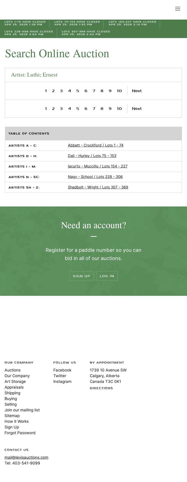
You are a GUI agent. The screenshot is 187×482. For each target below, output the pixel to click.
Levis (19, 329)
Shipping (12, 393)
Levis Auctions (20, 10)
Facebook (62, 370)
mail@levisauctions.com (26, 457)
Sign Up (81, 276)
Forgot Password (20, 432)
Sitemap (12, 415)
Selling (11, 404)
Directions (101, 388)
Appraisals (14, 387)
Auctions (13, 370)
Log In (107, 276)
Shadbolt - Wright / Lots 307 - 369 (98, 187)
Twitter (59, 376)
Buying (11, 398)
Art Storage (15, 381)
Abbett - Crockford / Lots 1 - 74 (95, 145)
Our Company (17, 376)
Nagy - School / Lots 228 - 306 (95, 176)
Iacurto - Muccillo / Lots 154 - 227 (97, 166)
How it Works (17, 421)
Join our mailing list (22, 410)
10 (119, 90)
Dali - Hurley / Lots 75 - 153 (92, 155)
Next (137, 90)
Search (167, 8)
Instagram (62, 381)
